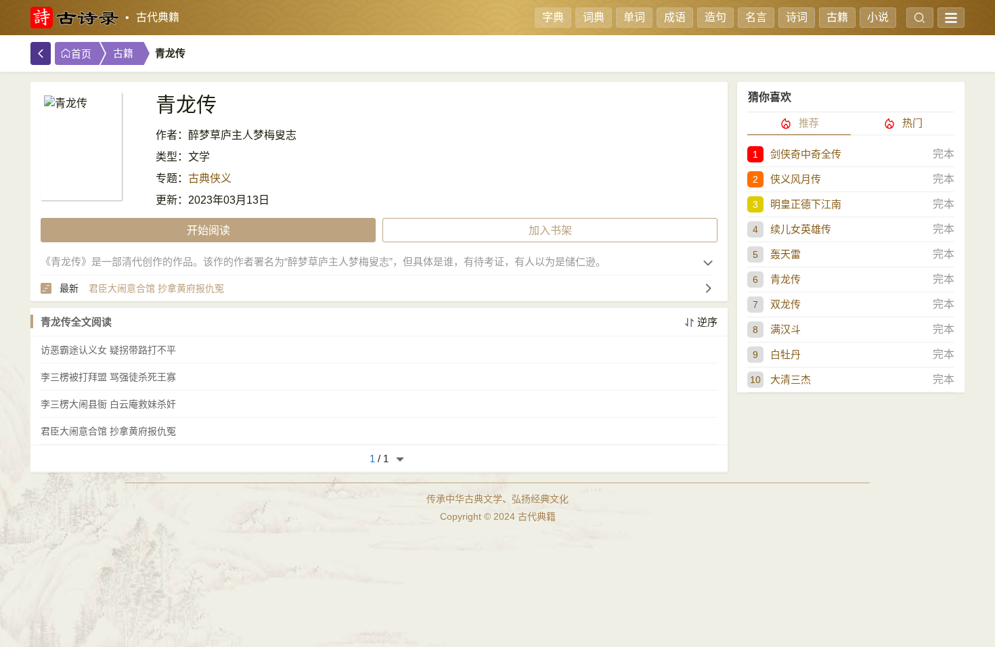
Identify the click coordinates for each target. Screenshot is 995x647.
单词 (634, 17)
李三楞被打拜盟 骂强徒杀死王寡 (108, 377)
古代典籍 (157, 17)
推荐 (809, 123)
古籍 (837, 17)
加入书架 (550, 230)
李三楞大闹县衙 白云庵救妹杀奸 (108, 404)
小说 (878, 17)
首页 (81, 54)
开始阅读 (208, 230)
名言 (756, 17)
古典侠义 (209, 178)
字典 (553, 17)
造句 (715, 17)
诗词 (797, 17)
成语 (675, 17)
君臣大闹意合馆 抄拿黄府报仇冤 (108, 431)
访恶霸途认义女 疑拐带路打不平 (108, 349)
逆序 (707, 322)
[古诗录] (74, 17)
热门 (912, 123)
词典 (593, 17)
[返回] (40, 53)
